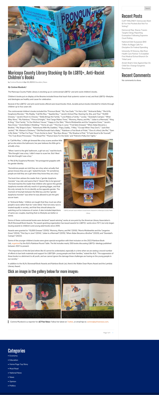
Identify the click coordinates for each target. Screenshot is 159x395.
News (45, 82)
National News (16, 373)
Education (38, 82)
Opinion (13, 381)
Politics (13, 385)
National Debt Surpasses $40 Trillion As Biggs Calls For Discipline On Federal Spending (135, 44)
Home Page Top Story (19, 364)
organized (16, 243)
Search (147, 8)
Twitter (70, 321)
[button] (34, 297)
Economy (14, 355)
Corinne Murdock (16, 82)
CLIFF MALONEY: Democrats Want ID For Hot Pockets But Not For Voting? (136, 23)
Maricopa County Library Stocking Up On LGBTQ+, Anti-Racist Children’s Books (56, 75)
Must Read (14, 368)
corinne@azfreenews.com (97, 321)
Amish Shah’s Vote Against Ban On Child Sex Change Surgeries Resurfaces (136, 66)
